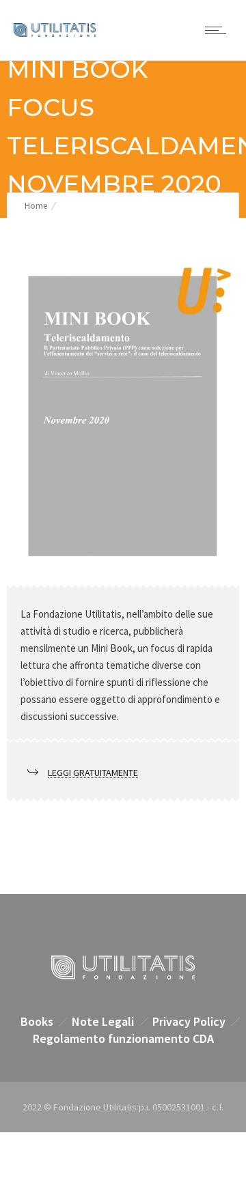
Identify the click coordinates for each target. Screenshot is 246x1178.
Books (36, 1021)
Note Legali (103, 1021)
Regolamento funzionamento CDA (123, 1038)
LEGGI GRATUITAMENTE (93, 772)
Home (36, 206)
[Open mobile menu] (218, 30)
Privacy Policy (189, 1021)
